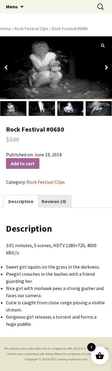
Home (5, 28)
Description (20, 201)
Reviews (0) (54, 201)
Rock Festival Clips (31, 28)
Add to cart (23, 163)
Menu (12, 7)
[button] (106, 67)
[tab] (21, 201)
